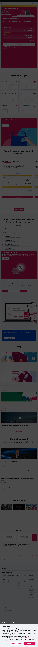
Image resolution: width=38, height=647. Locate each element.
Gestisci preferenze (16, 643)
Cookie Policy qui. (25, 637)
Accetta (29, 643)
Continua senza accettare (9, 622)
